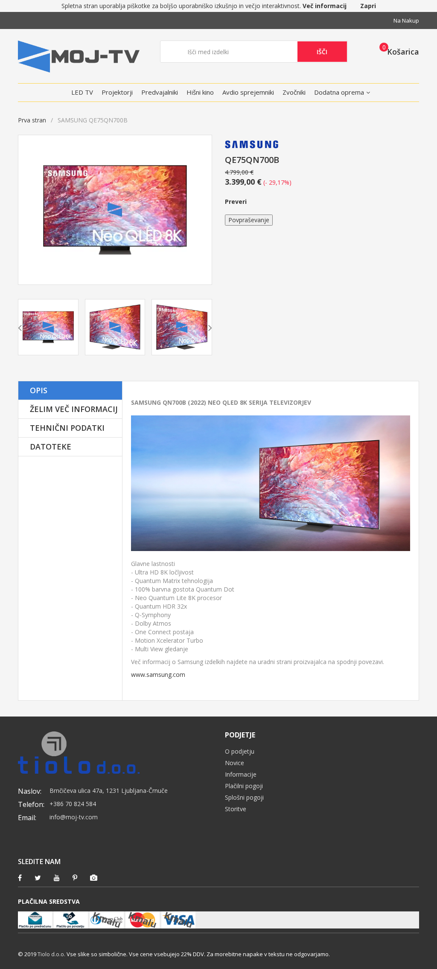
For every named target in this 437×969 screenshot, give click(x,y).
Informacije (240, 774)
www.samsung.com (158, 674)
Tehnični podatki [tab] (67, 428)
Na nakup (406, 20)
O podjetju (239, 751)
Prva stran (32, 120)
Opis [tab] (38, 390)
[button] (396, 51)
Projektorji (117, 92)
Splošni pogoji (244, 797)
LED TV (82, 92)
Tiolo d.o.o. (51, 954)
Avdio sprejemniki (248, 92)
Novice (234, 763)
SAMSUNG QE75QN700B (157, 385)
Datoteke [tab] (50, 446)
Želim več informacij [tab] (74, 409)
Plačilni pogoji (244, 786)
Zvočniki (294, 92)
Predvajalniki (159, 92)
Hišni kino (200, 92)
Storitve (235, 809)
